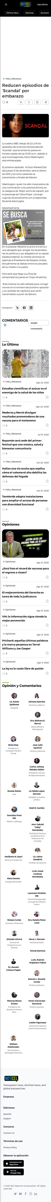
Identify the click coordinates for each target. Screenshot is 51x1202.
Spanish (7, 1114)
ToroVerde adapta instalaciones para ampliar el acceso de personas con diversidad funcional (24, 500)
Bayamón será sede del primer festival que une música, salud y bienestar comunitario (22, 444)
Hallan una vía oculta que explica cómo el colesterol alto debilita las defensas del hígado (24, 472)
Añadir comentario (36, 324)
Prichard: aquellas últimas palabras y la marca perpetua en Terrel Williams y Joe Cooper (25, 644)
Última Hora (12, 13)
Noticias (30, 13)
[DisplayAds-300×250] (25, 227)
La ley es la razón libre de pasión (22, 668)
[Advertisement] (25, 43)
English (7, 1118)
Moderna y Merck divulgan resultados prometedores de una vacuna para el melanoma (23, 416)
